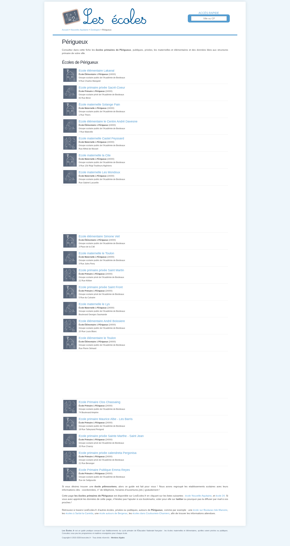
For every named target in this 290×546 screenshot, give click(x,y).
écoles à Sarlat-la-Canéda (79, 513)
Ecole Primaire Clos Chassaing (99, 402)
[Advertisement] (145, 209)
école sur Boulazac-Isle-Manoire (210, 510)
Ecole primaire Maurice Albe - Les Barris (106, 419)
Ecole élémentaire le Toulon (97, 338)
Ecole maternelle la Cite (95, 155)
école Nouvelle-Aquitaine (198, 495)
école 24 (220, 495)
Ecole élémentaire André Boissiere (102, 321)
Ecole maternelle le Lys (94, 304)
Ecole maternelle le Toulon (96, 253)
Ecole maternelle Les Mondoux (99, 172)
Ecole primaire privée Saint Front (101, 287)
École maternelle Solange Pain (99, 104)
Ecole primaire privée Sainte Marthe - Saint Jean (111, 436)
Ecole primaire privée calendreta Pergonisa (107, 453)
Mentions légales (118, 538)
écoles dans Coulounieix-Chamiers (151, 513)
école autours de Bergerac (113, 513)
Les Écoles (145, 16)
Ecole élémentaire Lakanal (96, 70)
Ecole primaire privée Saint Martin (101, 270)
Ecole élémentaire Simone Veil (99, 236)
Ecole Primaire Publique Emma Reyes (104, 470)
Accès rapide (209, 13)
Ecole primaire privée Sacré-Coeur (102, 87)
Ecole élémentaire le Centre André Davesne (108, 121)
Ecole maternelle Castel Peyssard (101, 138)
